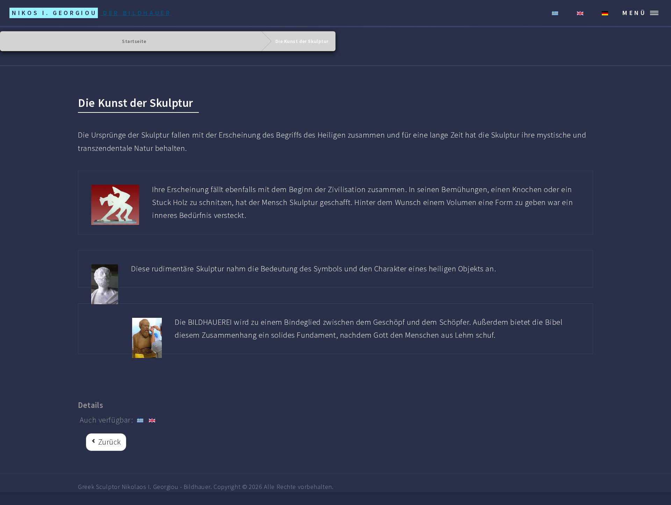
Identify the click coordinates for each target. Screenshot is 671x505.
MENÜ (634, 13)
